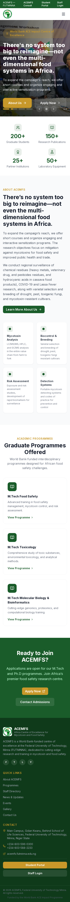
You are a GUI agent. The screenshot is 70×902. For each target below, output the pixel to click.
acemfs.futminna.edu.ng (21, 853)
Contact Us (9, 815)
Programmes (10, 785)
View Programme (19, 517)
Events (7, 803)
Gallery (7, 809)
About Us (15, 103)
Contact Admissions (35, 702)
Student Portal (46, 4)
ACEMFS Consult (28, 4)
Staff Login (60, 4)
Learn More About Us (21, 309)
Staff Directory (12, 791)
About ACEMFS (12, 779)
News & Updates (13, 797)
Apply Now (48, 103)
